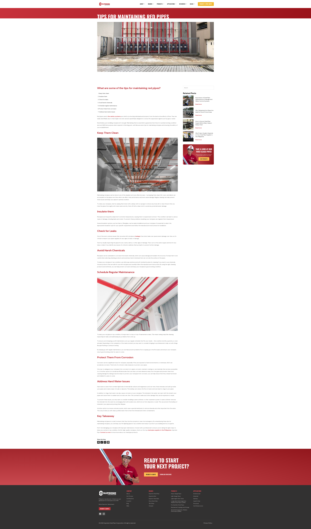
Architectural (196, 493)
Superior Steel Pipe (154, 498)
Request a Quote (151, 474)
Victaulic (151, 506)
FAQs (128, 506)
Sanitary (195, 498)
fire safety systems (114, 116)
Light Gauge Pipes (176, 496)
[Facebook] (100, 513)
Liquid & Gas (196, 501)
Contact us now (105, 432)
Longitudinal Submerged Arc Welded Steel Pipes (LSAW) (178, 501)
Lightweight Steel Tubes (177, 498)
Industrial (195, 496)
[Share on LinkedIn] (108, 442)
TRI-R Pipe (151, 503)
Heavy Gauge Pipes (176, 493)
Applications (171, 4)
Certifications (130, 498)
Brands (150, 4)
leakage (137, 236)
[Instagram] (103, 513)
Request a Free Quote (206, 4)
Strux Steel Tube (153, 501)
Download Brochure (166, 474)
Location (129, 501)
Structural (196, 503)
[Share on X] (101, 442)
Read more (198, 104)
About (142, 4)
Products (160, 4)
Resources (182, 4)
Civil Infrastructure (198, 506)
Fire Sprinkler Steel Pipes (177, 505)
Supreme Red (152, 496)
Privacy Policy (208, 523)
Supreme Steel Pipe (154, 493)
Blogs (191, 4)
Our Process (130, 496)
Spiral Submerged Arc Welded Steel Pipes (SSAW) (179, 510)
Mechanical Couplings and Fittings (180, 507)
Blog (128, 503)
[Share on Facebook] (98, 442)
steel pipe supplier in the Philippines (159, 430)
